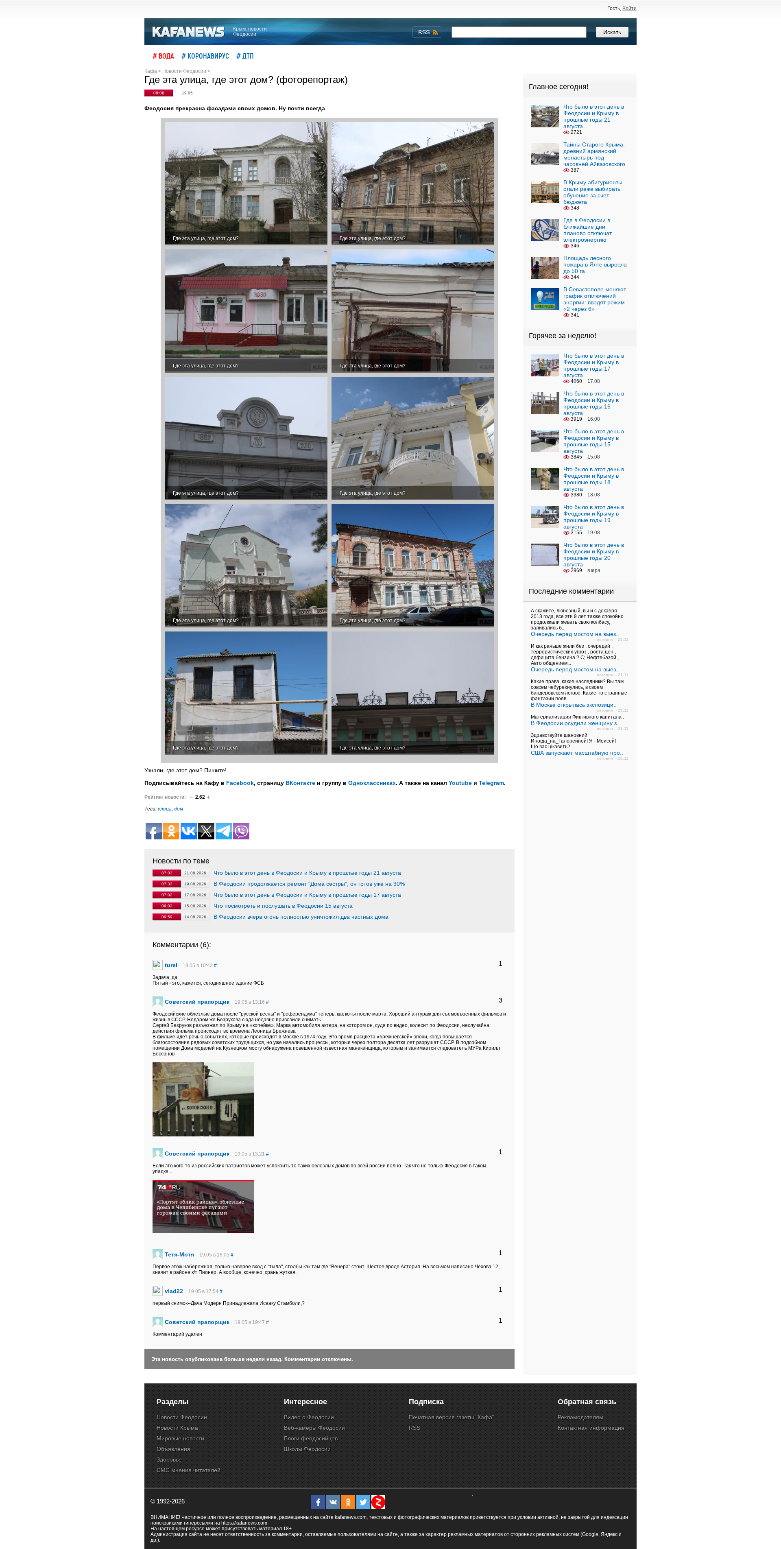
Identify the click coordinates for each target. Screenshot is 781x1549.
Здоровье (169, 1459)
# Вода (163, 55)
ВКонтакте (300, 783)
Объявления (173, 1449)
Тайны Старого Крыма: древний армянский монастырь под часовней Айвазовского (594, 154)
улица (165, 809)
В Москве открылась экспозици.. (574, 704)
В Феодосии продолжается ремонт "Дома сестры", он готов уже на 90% (309, 883)
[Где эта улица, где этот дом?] (246, 183)
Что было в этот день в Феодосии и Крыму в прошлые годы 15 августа (593, 441)
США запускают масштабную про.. (577, 752)
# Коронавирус (205, 55)
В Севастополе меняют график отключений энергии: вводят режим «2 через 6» (594, 299)
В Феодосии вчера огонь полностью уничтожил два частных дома (301, 916)
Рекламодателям (580, 1417)
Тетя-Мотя (179, 1254)
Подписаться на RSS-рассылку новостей (426, 32)
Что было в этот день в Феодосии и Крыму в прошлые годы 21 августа (307, 873)
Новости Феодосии (182, 1417)
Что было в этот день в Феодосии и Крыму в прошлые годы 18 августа (593, 479)
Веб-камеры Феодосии (314, 1427)
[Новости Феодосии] (189, 31)
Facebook (240, 783)
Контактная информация (591, 1427)
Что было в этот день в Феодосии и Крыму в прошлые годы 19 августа (593, 517)
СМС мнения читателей (188, 1470)
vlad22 (174, 1291)
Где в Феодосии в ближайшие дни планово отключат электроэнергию (587, 230)
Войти (629, 8)
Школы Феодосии (307, 1449)
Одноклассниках (372, 783)
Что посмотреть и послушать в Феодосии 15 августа (283, 905)
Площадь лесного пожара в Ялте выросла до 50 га (595, 264)
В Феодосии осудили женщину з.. (575, 723)
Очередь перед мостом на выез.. (575, 634)
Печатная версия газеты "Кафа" (451, 1417)
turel (171, 965)
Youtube (460, 783)
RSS (414, 1427)
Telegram (491, 783)
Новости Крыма (177, 1427)
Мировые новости (180, 1438)
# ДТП (245, 55)
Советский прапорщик (197, 1001)
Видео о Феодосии (309, 1417)
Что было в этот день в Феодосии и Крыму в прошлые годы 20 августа (593, 555)
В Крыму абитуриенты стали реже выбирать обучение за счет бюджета (592, 192)
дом (178, 809)
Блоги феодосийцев (311, 1438)
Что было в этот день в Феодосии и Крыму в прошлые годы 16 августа (593, 403)
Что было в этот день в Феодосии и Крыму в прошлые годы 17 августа (307, 894)
